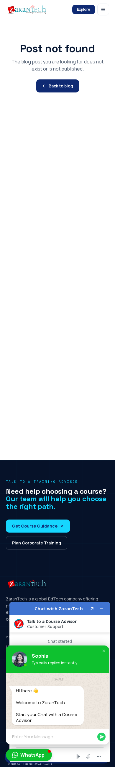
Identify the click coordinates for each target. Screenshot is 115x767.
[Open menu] (103, 9)
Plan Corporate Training (36, 543)
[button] (104, 651)
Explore (83, 9)
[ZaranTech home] (27, 9)
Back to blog (61, 86)
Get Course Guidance (35, 526)
